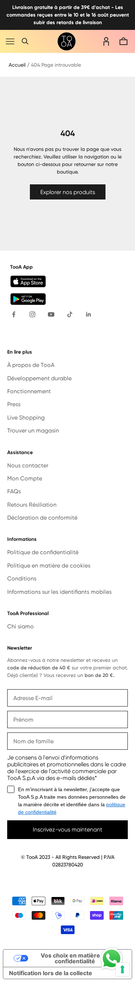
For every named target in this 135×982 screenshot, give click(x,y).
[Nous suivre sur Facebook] (13, 314)
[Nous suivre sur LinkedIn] (88, 314)
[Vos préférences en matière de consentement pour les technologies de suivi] (122, 969)
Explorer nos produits (67, 192)
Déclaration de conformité (42, 517)
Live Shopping (26, 417)
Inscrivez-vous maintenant (67, 829)
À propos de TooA (30, 365)
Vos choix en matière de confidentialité (75, 958)
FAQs (14, 491)
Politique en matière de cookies (48, 565)
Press (14, 404)
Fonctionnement (29, 391)
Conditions (21, 578)
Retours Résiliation (32, 504)
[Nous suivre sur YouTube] (51, 314)
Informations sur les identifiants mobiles (59, 591)
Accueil (17, 65)
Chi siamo (20, 626)
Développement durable (39, 378)
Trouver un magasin (33, 430)
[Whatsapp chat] (111, 958)
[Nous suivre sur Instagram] (32, 314)
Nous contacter (27, 465)
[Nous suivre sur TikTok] (69, 314)
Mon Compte (24, 478)
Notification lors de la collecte (50, 973)
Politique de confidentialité (42, 552)
